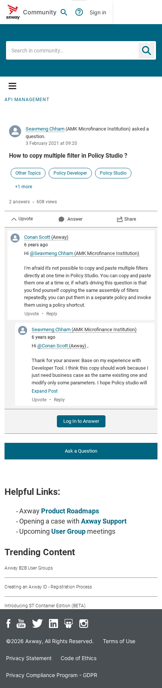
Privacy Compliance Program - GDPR (51, 675)
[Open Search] (64, 12)
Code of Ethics (78, 658)
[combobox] (81, 50)
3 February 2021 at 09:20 (51, 143)
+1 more (23, 186)
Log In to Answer (81, 421)
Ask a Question (81, 451)
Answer (75, 219)
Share (130, 219)
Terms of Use (119, 641)
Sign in (98, 12)
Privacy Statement (29, 658)
